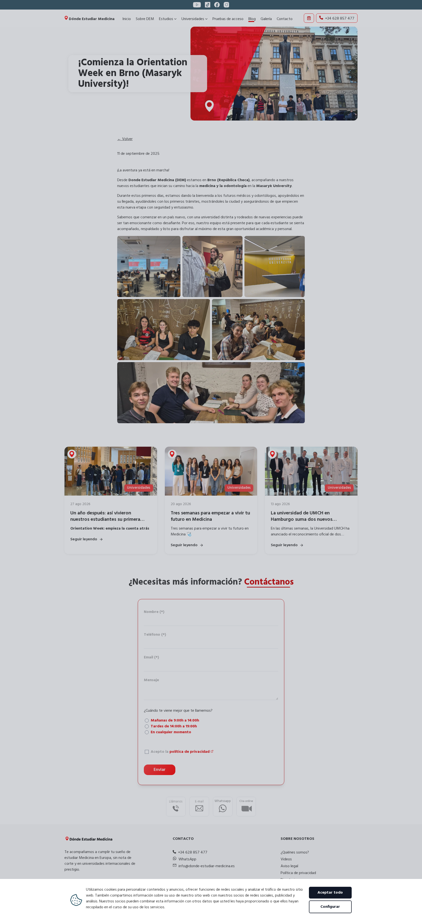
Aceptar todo (330, 892)
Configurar (330, 907)
